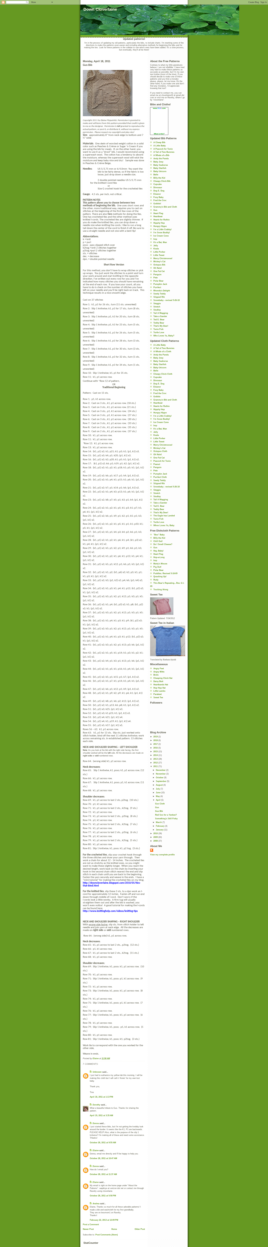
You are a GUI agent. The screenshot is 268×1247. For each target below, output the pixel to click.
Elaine (96, 1150)
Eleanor (157, 194)
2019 (155, 736)
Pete (155, 277)
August (159, 785)
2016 (155, 748)
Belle (155, 174)
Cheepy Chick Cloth (162, 374)
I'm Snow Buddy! (161, 232)
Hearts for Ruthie (161, 220)
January (160, 830)
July (158, 789)
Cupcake (157, 184)
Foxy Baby (158, 197)
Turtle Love (158, 332)
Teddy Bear (158, 323)
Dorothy (96, 1105)
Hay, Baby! (158, 551)
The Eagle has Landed (164, 515)
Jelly (155, 245)
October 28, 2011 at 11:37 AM (103, 1174)
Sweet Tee (158, 697)
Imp (155, 239)
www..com (159, 108)
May (158, 796)
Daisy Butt (158, 681)
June (158, 792)
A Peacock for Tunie (163, 149)
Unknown (97, 1072)
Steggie (157, 303)
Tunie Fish (158, 329)
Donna (96, 1123)
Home (114, 1229)
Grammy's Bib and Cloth (165, 207)
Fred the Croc (159, 200)
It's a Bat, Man (160, 242)
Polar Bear (158, 281)
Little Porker (159, 252)
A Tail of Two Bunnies (163, 152)
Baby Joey (158, 162)
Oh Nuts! (157, 268)
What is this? (159, 134)
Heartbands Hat (160, 684)
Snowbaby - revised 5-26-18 (166, 300)
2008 (155, 841)
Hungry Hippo (160, 226)
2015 (155, 751)
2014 (155, 755)
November (161, 774)
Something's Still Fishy (166, 818)
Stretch (156, 307)
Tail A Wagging (160, 313)
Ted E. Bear (158, 319)
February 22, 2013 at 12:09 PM (104, 1220)
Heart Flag (158, 213)
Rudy (155, 580)
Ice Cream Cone (161, 236)
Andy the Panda (161, 158)
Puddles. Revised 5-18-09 (165, 573)
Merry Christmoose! (162, 258)
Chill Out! (158, 541)
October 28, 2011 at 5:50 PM (103, 1195)
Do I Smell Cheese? (162, 544)
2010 (155, 833)
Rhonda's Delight (161, 290)
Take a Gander (160, 316)
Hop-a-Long (159, 557)
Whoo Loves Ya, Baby (163, 525)
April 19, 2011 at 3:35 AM (101, 1115)
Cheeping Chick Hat (162, 678)
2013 (155, 759)
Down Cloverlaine (100, 9)
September (161, 781)
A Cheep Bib (159, 142)
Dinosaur (157, 187)
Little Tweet (158, 255)
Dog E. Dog (158, 191)
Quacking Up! (159, 576)
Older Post (140, 1229)
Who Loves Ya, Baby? (163, 336)
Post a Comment (91, 1224)
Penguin (157, 274)
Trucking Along (160, 589)
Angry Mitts (158, 672)
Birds (156, 675)
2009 (155, 837)
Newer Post (88, 1229)
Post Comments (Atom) (106, 1235)
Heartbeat (157, 216)
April (158, 800)
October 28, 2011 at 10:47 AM (103, 1158)
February (160, 826)
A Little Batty (159, 145)
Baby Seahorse (160, 165)
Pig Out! (157, 567)
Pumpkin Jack (160, 284)
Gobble (156, 396)
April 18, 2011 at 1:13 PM (101, 1097)
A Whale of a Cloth (162, 351)
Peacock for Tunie (162, 461)
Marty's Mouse (160, 563)
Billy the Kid (159, 178)
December (161, 770)
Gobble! (157, 203)
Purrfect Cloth (160, 477)
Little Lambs (159, 691)
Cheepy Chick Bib (161, 181)
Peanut (156, 464)
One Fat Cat (159, 271)
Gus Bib (159, 811)
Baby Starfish (159, 168)
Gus (155, 210)
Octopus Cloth (160, 451)
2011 (155, 766)
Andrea (96, 1203)
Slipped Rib (159, 297)
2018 (155, 740)
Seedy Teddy (159, 294)
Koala (156, 248)
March (159, 822)
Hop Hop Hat (159, 688)
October (160, 777)
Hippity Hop (159, 223)
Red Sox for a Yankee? (166, 815)
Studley (157, 310)
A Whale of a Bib (161, 155)
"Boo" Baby (159, 535)
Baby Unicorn (159, 171)
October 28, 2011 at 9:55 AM (103, 1142)
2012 (155, 762)
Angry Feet (158, 668)
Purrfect (157, 287)
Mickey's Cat (159, 261)
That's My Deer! (160, 326)
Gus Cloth (160, 804)
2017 (155, 744)
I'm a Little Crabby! (162, 229)
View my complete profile (162, 854)
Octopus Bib (159, 265)
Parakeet (157, 694)
